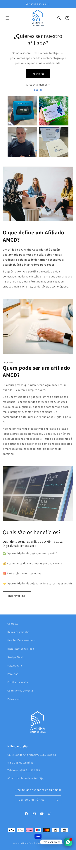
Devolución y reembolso (21, 640)
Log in (38, 89)
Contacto (12, 623)
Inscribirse (38, 73)
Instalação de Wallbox (20, 648)
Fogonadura (14, 665)
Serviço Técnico (16, 657)
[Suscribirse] (57, 799)
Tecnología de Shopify (52, 843)
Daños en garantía (18, 632)
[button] (7, 18)
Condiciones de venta (20, 690)
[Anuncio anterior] (7, 4)
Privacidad (13, 699)
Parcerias (12, 674)
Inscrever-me (16, 595)
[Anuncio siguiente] (69, 4)
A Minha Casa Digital (31, 843)
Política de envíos (17, 682)
